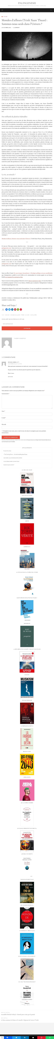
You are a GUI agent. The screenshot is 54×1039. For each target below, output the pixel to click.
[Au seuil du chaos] (27, 482)
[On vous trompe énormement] (27, 994)
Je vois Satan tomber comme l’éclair (11, 461)
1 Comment (16, 27)
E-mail (4, 418)
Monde (5, 16)
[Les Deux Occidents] (27, 866)
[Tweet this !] (9, 309)
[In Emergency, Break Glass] (27, 943)
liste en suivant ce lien (35, 281)
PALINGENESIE (27, 3)
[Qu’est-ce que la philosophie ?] (27, 969)
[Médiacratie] (27, 790)
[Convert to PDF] (21, 309)
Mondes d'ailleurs (15, 315)
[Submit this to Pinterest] (15, 309)
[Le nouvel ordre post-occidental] (27, 841)
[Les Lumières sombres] (27, 815)
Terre (22, 315)
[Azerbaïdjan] (27, 559)
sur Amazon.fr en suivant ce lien (14, 277)
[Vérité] (27, 534)
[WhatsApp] (50, 1037)
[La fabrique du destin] (27, 738)
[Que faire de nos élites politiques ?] (27, 610)
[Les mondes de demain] (27, 918)
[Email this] (33, 1037)
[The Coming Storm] (27, 508)
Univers (27, 315)
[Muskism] (27, 687)
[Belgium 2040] (27, 764)
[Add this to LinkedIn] (12, 309)
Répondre (10, 376)
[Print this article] (18, 309)
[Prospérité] (27, 636)
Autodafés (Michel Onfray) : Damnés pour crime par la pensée (18, 1014)
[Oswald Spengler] (27, 713)
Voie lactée (33, 315)
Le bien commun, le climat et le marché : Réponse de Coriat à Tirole (20, 1020)
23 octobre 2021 (6, 27)
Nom (3, 411)
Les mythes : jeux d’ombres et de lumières (13, 457)
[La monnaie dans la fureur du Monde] (27, 585)
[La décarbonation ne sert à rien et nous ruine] (27, 662)
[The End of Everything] (27, 892)
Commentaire (5, 393)
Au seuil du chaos (7, 450)
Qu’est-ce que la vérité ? (9, 464)
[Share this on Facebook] (6, 309)
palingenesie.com (6, 248)
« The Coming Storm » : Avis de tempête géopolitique (15, 454)
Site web (4, 424)
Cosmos (7, 315)
